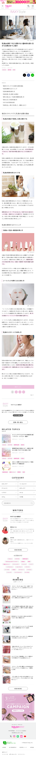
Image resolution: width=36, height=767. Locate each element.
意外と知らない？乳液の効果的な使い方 (13, 97)
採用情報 (32, 747)
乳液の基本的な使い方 (9, 91)
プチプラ (27, 567)
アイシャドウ (15, 564)
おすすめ (10, 444)
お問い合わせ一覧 (12, 754)
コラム (3, 497)
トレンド (24, 564)
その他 (21, 497)
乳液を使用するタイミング (10, 88)
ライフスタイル (18, 572)
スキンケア (9, 67)
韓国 (29, 561)
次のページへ (18, 387)
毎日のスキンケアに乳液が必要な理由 (13, 86)
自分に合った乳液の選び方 (10, 99)
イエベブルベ (19, 567)
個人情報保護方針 (12, 747)
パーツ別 (7, 569)
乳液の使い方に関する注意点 (10, 94)
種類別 (19, 472)
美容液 (22, 444)
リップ (31, 564)
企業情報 (4, 747)
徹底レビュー (13, 472)
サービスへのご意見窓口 (21, 730)
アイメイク (4, 488)
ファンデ (9, 572)
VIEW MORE (18, 550)
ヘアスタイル (9, 567)
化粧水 (22, 458)
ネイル (21, 492)
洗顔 (24, 472)
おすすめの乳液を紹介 (9, 102)
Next (31, 395)
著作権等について (23, 747)
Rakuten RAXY (8, 6)
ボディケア (22, 488)
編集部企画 (16, 444)
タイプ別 (27, 572)
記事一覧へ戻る (18, 422)
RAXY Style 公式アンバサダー (12, 561)
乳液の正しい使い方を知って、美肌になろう (14, 105)
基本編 (9, 69)
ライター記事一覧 (18, 415)
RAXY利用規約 (12, 730)
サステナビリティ (21, 754)
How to (4, 69)
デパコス (29, 569)
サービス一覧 (5, 754)
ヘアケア (4, 492)
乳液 (14, 69)
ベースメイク (23, 484)
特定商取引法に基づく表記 (17, 732)
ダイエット (21, 569)
